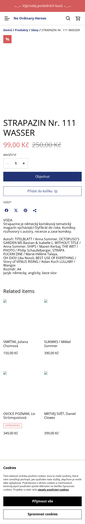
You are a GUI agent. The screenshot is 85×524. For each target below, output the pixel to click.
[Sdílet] (35, 210)
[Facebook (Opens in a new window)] (6, 210)
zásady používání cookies (53, 489)
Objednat (42, 176)
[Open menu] (7, 18)
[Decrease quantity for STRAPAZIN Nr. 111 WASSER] (7, 163)
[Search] (68, 18)
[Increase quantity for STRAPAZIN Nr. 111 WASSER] (24, 163)
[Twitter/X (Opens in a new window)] (16, 210)
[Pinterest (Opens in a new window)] (25, 210)
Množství (9, 155)
